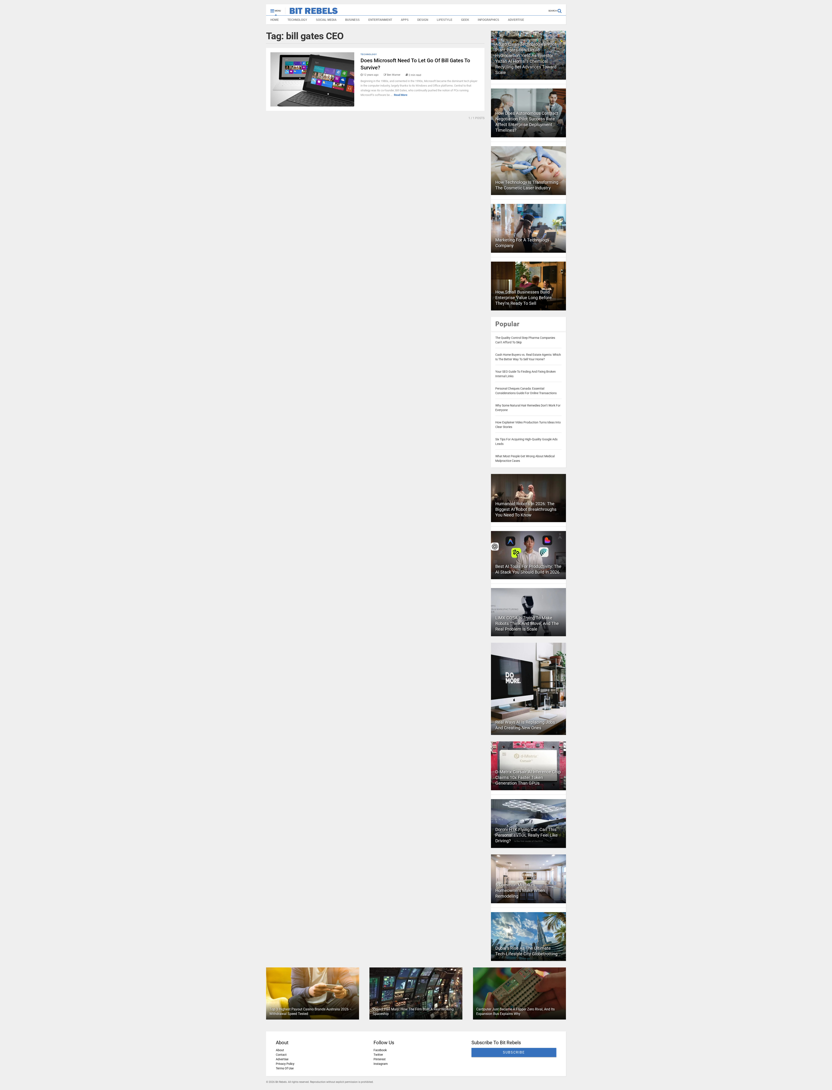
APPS (405, 19)
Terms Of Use (285, 1068)
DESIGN (422, 19)
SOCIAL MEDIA (326, 19)
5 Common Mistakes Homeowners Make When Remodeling (520, 890)
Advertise (282, 1059)
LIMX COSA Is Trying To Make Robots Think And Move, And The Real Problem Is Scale (527, 623)
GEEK (465, 19)
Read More (400, 95)
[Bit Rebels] (311, 12)
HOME (274, 19)
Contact (281, 1054)
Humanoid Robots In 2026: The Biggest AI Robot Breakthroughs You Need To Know (525, 509)
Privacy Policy (285, 1063)
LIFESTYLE (444, 19)
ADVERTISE (516, 19)
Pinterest (380, 1059)
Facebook (380, 1050)
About (280, 1050)
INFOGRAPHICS (488, 19)
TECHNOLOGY (297, 19)
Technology (369, 54)
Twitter (378, 1054)
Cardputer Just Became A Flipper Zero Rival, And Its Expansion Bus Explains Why (515, 1011)
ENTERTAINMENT (380, 19)
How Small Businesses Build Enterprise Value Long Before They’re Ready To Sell (523, 297)
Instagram (381, 1063)
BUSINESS (352, 19)
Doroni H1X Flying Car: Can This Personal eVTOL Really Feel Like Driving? (526, 835)
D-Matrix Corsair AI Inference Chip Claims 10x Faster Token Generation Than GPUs (528, 777)
